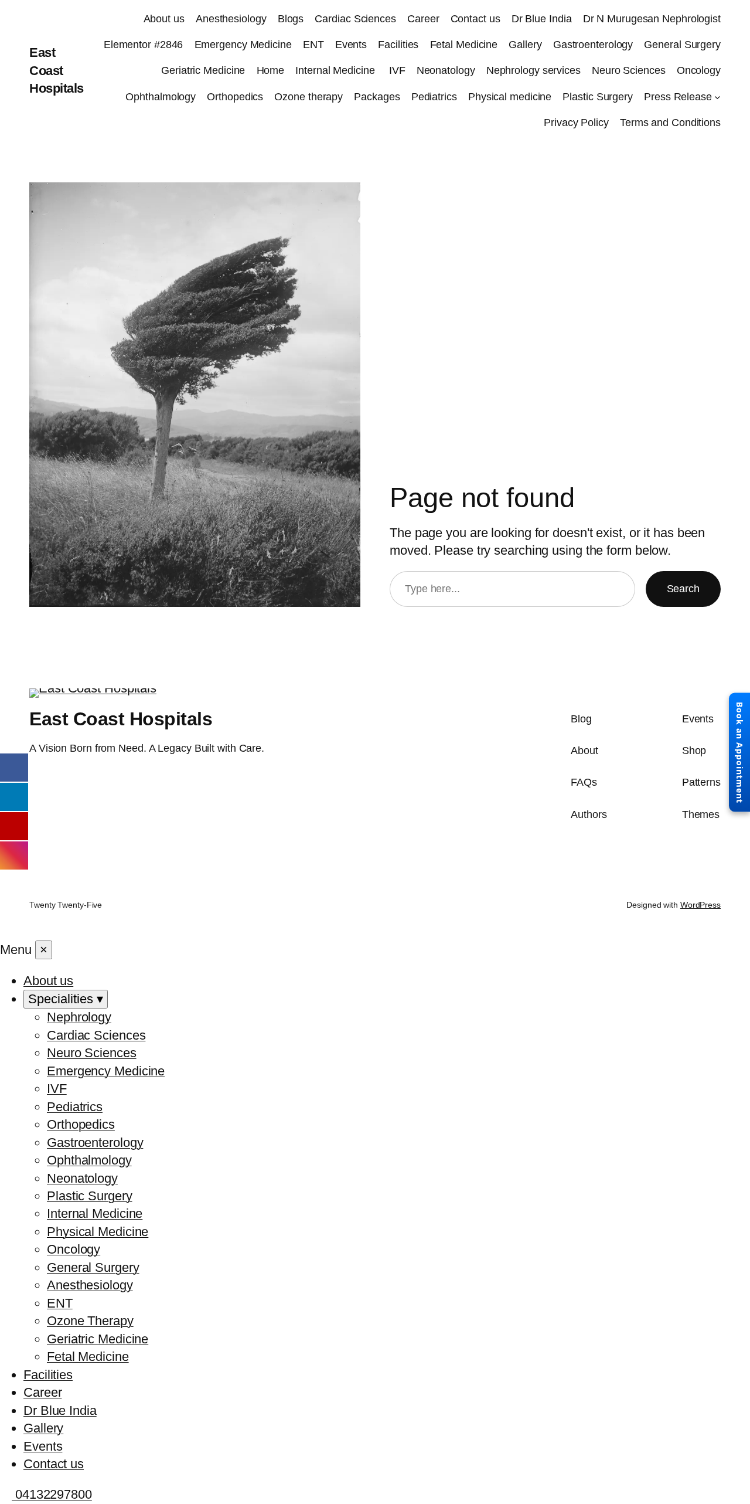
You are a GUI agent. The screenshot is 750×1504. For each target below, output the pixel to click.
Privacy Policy (576, 122)
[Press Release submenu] (717, 97)
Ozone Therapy (90, 1320)
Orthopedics (235, 97)
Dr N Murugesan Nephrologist (652, 19)
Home (271, 70)
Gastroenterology (593, 44)
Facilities (398, 44)
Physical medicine (509, 97)
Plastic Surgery (597, 97)
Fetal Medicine (464, 44)
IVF (397, 70)
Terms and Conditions (670, 122)
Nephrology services (533, 70)
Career (423, 19)
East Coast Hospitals (56, 70)
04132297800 (52, 1494)
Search (683, 589)
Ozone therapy (308, 97)
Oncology (699, 70)
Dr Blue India (542, 19)
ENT (313, 44)
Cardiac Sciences (355, 19)
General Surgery (682, 44)
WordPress (700, 904)
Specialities (65, 999)
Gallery (525, 44)
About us (164, 19)
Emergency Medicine (243, 44)
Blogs (291, 19)
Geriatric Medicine (203, 70)
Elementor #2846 (143, 44)
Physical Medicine (97, 1231)
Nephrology (79, 1017)
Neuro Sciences (629, 70)
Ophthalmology (160, 97)
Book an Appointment (739, 752)
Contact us (475, 19)
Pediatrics (434, 97)
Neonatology (446, 70)
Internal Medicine (336, 70)
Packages (377, 97)
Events (351, 44)
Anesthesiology (231, 19)
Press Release (678, 97)
